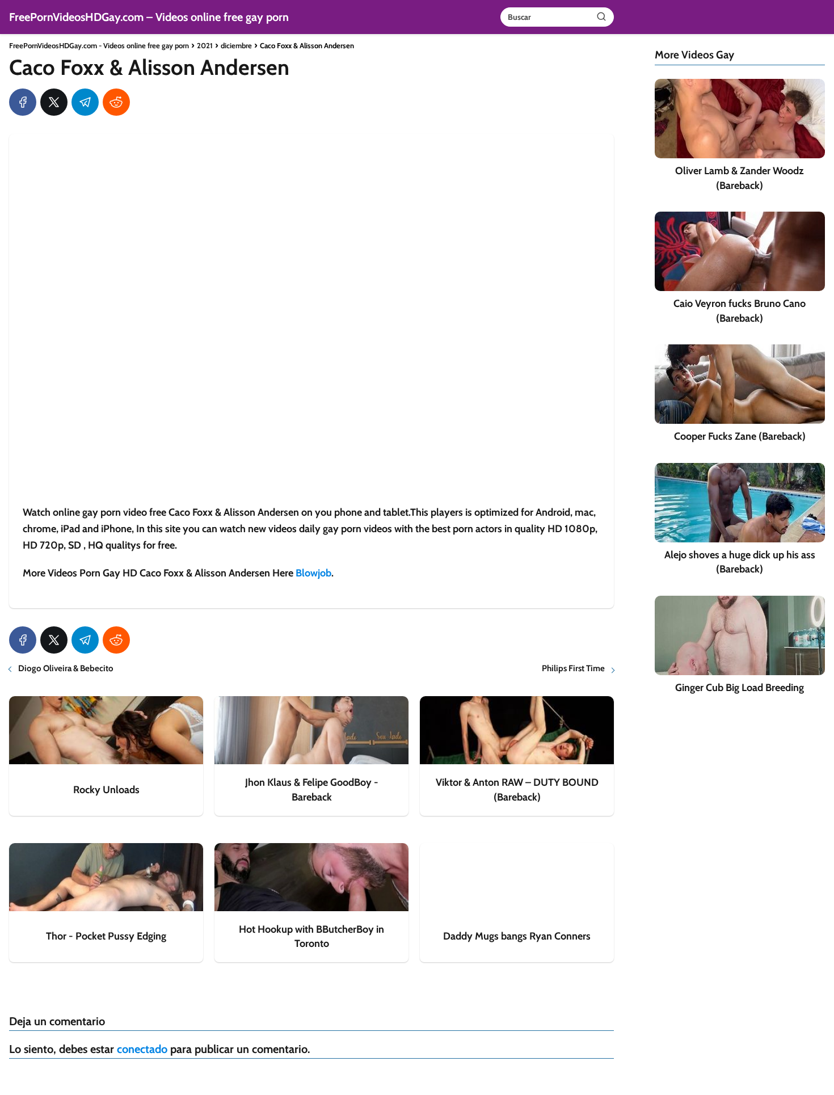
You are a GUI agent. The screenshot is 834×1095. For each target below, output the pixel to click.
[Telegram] (85, 102)
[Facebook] (22, 102)
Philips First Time (573, 668)
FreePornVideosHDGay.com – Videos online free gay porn (149, 17)
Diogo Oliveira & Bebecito (65, 668)
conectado (142, 1049)
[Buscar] (601, 16)
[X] (54, 102)
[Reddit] (116, 102)
